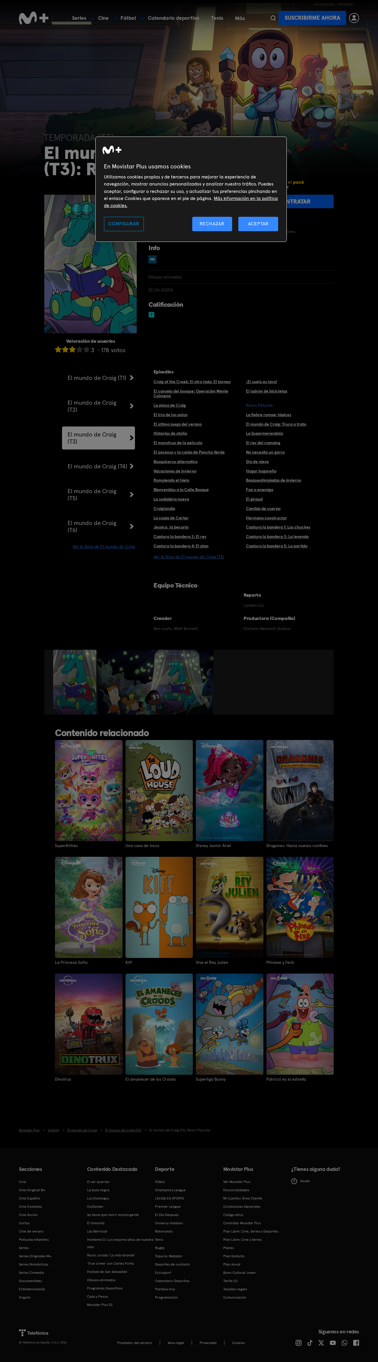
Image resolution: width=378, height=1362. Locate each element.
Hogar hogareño (261, 471)
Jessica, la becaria (171, 527)
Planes (228, 1248)
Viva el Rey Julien (212, 962)
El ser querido (98, 1182)
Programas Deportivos (105, 1288)
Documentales (30, 1281)
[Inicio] (33, 18)
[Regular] (72, 349)
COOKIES (238, 1343)
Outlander (95, 1207)
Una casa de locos (142, 845)
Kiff (129, 962)
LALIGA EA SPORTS (169, 1198)
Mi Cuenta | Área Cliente (242, 1198)
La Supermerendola (264, 433)
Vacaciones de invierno (175, 471)
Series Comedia (31, 1273)
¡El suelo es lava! (261, 381)
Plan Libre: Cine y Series (242, 1240)
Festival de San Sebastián (107, 1272)
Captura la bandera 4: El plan (181, 546)
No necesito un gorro (265, 452)
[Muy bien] (86, 349)
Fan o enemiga (259, 489)
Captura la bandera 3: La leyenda (277, 536)
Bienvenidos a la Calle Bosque (181, 489)
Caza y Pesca (97, 1296)
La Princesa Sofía (71, 962)
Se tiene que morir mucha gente (113, 1215)
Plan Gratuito (234, 1256)
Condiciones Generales (241, 1207)
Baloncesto (164, 1231)
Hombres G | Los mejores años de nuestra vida (120, 1243)
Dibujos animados (101, 1280)
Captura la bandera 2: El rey (180, 536)
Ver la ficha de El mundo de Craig (104, 546)
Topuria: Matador (169, 1256)
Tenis (217, 18)
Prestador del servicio (134, 1343)
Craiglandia (164, 508)
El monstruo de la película (178, 442)
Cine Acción (28, 1215)
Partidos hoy (165, 1289)
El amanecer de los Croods (151, 1079)
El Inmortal (96, 1223)
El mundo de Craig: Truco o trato (276, 424)
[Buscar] (273, 18)
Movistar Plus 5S (100, 1305)
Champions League (170, 1190)
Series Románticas (33, 1264)
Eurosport (163, 1273)
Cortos (24, 1223)
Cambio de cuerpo (263, 508)
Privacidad (208, 1343)
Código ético (233, 1215)
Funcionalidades (236, 1190)
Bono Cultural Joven (239, 1273)
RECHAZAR (212, 224)
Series (79, 18)
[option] (75, 682)
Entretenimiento (32, 1289)
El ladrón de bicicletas (266, 391)
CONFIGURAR (123, 224)
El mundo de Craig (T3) (92, 438)
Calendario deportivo (173, 18)
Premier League (168, 1207)
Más (240, 18)
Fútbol (128, 18)
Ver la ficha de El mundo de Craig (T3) (189, 556)
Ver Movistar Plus (236, 1182)
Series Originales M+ (35, 1256)
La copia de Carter (171, 518)
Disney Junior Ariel (213, 845)
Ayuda (305, 1181)
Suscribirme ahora (312, 17)
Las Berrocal (97, 1231)
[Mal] (65, 349)
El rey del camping (263, 442)
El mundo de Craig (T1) (97, 377)
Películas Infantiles (34, 1240)
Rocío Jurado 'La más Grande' (111, 1255)
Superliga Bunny (211, 1079)
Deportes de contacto (172, 1264)
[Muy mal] (58, 349)
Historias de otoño (170, 433)
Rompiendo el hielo (171, 480)
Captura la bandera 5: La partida (276, 546)
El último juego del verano (178, 424)
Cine (103, 18)
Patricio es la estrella (286, 1079)
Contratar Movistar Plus (242, 1223)
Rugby (159, 1248)
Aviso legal (176, 1343)
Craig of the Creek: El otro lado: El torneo (192, 381)
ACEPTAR (258, 224)
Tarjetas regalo (235, 1289)
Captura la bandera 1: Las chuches (278, 527)
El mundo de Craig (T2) (92, 406)
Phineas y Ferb (280, 962)
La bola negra (98, 1190)
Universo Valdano (169, 1223)
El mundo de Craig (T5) (92, 495)
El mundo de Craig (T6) (92, 526)
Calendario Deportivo (172, 1281)
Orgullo (25, 1297)
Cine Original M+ (32, 1190)
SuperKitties (66, 845)
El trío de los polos (171, 414)
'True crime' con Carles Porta (110, 1263)
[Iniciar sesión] (354, 18)
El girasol (254, 499)
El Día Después (167, 1215)
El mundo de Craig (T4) (97, 466)
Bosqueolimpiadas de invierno (273, 480)
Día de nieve (257, 461)
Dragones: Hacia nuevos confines (297, 845)
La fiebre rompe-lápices (268, 414)
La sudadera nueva (171, 499)
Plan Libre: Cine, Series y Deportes (250, 1231)
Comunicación (234, 1297)
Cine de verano (31, 1231)
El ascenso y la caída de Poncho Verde (189, 452)
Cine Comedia (30, 1207)
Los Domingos (98, 1198)
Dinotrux (63, 1079)
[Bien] (79, 349)
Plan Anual (231, 1264)
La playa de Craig (170, 405)
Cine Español (29, 1198)
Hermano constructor (266, 518)
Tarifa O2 (230, 1281)
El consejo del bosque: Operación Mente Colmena (191, 393)
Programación (166, 1297)
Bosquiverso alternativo (176, 461)
